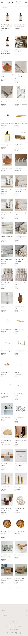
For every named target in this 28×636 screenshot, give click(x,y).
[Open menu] (3, 2)
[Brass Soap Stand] (7, 364)
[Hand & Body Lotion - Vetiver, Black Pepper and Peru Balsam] (7, 17)
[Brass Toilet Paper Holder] (21, 386)
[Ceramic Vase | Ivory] (21, 547)
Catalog (21, 626)
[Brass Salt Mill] (7, 479)
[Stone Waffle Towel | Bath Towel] (7, 251)
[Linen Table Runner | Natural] (7, 455)
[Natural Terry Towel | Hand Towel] (21, 181)
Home (16, 626)
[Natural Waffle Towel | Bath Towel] (7, 228)
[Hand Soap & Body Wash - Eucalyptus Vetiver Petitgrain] (7, 42)
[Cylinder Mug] (21, 160)
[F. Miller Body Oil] (7, 137)
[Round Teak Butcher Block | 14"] (7, 524)
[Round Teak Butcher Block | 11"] (21, 524)
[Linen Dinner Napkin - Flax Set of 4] (7, 92)
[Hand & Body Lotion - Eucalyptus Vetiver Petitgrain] (21, 17)
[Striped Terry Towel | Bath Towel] (21, 274)
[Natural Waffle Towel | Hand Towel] (21, 228)
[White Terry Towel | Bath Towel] (7, 205)
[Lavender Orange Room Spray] (21, 432)
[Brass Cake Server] (21, 321)
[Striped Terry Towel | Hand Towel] (7, 274)
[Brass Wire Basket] (7, 409)
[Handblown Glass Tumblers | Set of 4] (7, 547)
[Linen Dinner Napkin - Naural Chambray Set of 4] (21, 67)
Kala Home (9, 626)
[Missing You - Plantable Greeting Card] (21, 455)
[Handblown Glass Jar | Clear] (7, 298)
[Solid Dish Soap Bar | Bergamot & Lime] (21, 570)
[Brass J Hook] (21, 364)
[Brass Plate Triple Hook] (21, 115)
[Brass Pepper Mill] (21, 479)
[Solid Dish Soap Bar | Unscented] (7, 570)
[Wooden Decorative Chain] (21, 500)
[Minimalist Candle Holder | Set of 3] (7, 500)
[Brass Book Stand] (21, 343)
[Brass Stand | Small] (7, 321)
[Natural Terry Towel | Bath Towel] (21, 205)
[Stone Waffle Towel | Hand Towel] (21, 251)
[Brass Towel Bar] (7, 386)
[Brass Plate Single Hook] (7, 115)
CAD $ (13, 621)
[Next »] (19, 587)
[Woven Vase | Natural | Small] (7, 67)
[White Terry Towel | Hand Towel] (7, 181)
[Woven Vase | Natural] (7, 160)
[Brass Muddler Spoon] (7, 343)
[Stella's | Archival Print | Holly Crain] (21, 42)
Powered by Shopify (14, 629)
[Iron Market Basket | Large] (21, 409)
